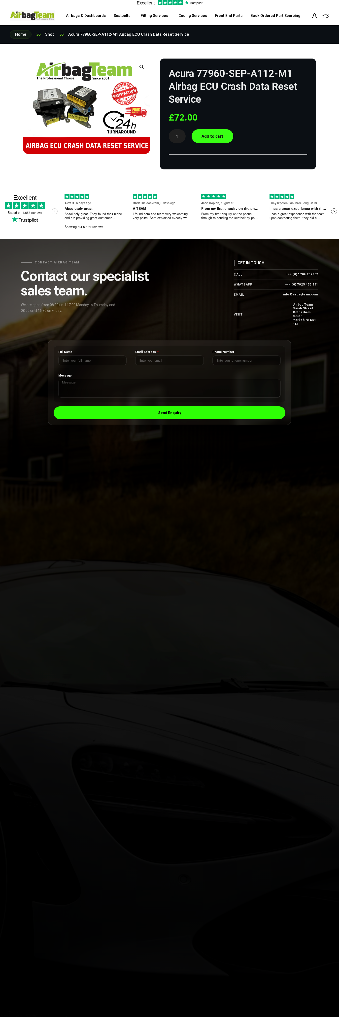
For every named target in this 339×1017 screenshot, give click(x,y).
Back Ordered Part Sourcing (275, 15)
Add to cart (212, 136)
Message (65, 375)
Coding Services (192, 15)
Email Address (146, 352)
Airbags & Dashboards (86, 15)
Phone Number (223, 352)
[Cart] (325, 16)
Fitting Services (154, 15)
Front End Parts (228, 15)
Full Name (65, 352)
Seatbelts (122, 15)
